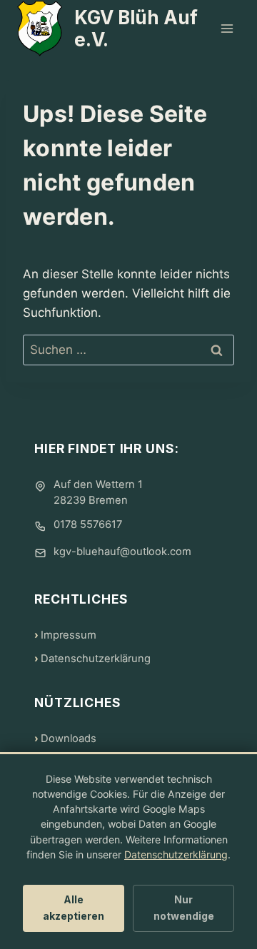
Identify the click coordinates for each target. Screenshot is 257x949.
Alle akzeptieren (73, 907)
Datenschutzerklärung (96, 658)
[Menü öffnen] (226, 28)
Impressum (68, 635)
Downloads (68, 738)
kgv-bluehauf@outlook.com (122, 551)
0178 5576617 (88, 524)
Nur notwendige (183, 907)
